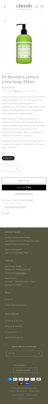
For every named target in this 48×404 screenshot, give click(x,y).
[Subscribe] (39, 353)
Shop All (9, 299)
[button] (5, 7)
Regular (8, 158)
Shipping (16, 91)
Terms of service (18, 395)
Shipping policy (32, 395)
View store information (15, 207)
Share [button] (7, 213)
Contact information (25, 399)
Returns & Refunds (13, 326)
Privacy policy (34, 391)
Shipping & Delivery (14, 321)
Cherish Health (22, 388)
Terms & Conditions (14, 337)
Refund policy (21, 391)
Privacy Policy (11, 332)
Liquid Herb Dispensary (15, 305)
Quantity (5, 164)
